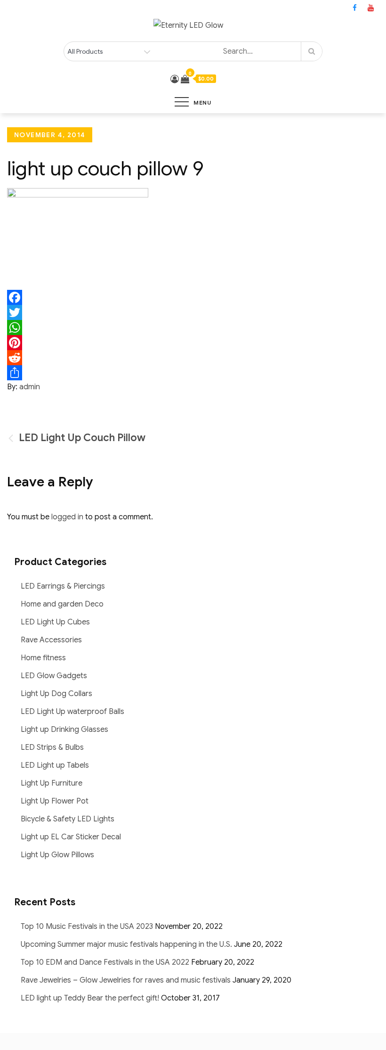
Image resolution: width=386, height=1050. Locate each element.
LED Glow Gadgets (54, 676)
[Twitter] (193, 312)
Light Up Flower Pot (54, 801)
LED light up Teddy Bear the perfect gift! (90, 998)
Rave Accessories (51, 640)
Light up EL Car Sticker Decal (71, 837)
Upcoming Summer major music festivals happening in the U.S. (126, 944)
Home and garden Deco (62, 604)
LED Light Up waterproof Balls (72, 711)
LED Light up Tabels (55, 765)
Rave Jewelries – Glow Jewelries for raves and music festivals (126, 980)
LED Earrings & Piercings (63, 586)
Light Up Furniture (51, 783)
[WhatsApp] (193, 327)
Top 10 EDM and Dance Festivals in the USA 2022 (105, 962)
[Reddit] (193, 357)
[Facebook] (193, 297)
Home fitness (43, 658)
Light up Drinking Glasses (64, 729)
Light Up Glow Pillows (57, 855)
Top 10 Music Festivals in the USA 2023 (87, 926)
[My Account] (174, 79)
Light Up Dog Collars (56, 693)
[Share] (193, 372)
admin (29, 387)
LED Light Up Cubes (55, 622)
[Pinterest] (193, 342)
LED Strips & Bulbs (52, 747)
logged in (67, 517)
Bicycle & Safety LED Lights (67, 819)
